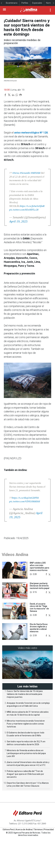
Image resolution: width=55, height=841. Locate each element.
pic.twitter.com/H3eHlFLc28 (23, 209)
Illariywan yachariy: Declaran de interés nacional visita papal (39, 586)
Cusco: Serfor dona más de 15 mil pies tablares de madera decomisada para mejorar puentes (25, 694)
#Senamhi (25, 173)
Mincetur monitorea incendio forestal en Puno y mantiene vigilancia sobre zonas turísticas (26, 724)
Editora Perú (8, 829)
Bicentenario (11, 3)
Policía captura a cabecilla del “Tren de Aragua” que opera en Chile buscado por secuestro (25, 774)
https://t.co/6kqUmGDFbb (25, 497)
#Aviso (15, 173)
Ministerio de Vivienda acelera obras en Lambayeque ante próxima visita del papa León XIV (26, 753)
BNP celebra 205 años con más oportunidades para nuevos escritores (39, 566)
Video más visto (27, 647)
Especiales (37, 3)
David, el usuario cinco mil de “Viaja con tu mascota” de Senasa (39, 607)
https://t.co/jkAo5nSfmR (32, 206)
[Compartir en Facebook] (46, 574)
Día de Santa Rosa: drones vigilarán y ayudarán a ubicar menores (39, 628)
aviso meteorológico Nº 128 (31, 132)
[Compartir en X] (49, 574)
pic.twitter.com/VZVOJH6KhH (24, 501)
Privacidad (49, 829)
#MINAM (35, 173)
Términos (38, 829)
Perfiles (24, 3)
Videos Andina (15, 554)
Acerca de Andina (24, 829)
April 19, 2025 (18, 221)
